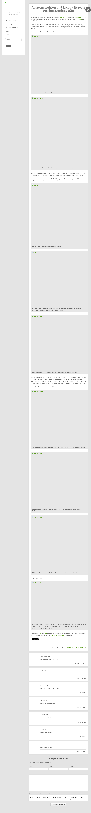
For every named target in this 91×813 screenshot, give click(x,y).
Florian (40, 633)
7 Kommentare (69, 647)
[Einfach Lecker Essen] (13, 6)
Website (71, 766)
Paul (46, 633)
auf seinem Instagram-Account (57, 635)
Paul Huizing (9, 24)
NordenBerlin (62, 17)
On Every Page (78, 19)
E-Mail (50, 766)
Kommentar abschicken (58, 804)
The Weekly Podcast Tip (12, 27)
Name (30, 766)
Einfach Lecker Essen (81, 647)
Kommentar (32, 773)
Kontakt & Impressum (11, 35)
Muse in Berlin (77, 17)
